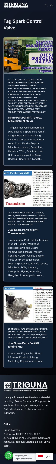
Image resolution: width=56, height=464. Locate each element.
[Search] (51, 5)
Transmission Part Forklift (31, 112)
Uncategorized (25, 224)
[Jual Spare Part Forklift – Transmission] (28, 188)
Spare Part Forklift (28, 103)
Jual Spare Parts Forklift (27, 91)
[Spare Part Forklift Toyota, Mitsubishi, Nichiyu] (28, 55)
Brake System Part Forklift (22, 83)
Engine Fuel (26, 88)
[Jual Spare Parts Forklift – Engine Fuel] (28, 305)
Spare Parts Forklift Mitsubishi (24, 335)
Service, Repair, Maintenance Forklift (27, 332)
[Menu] (46, 5)
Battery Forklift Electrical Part (25, 80)
